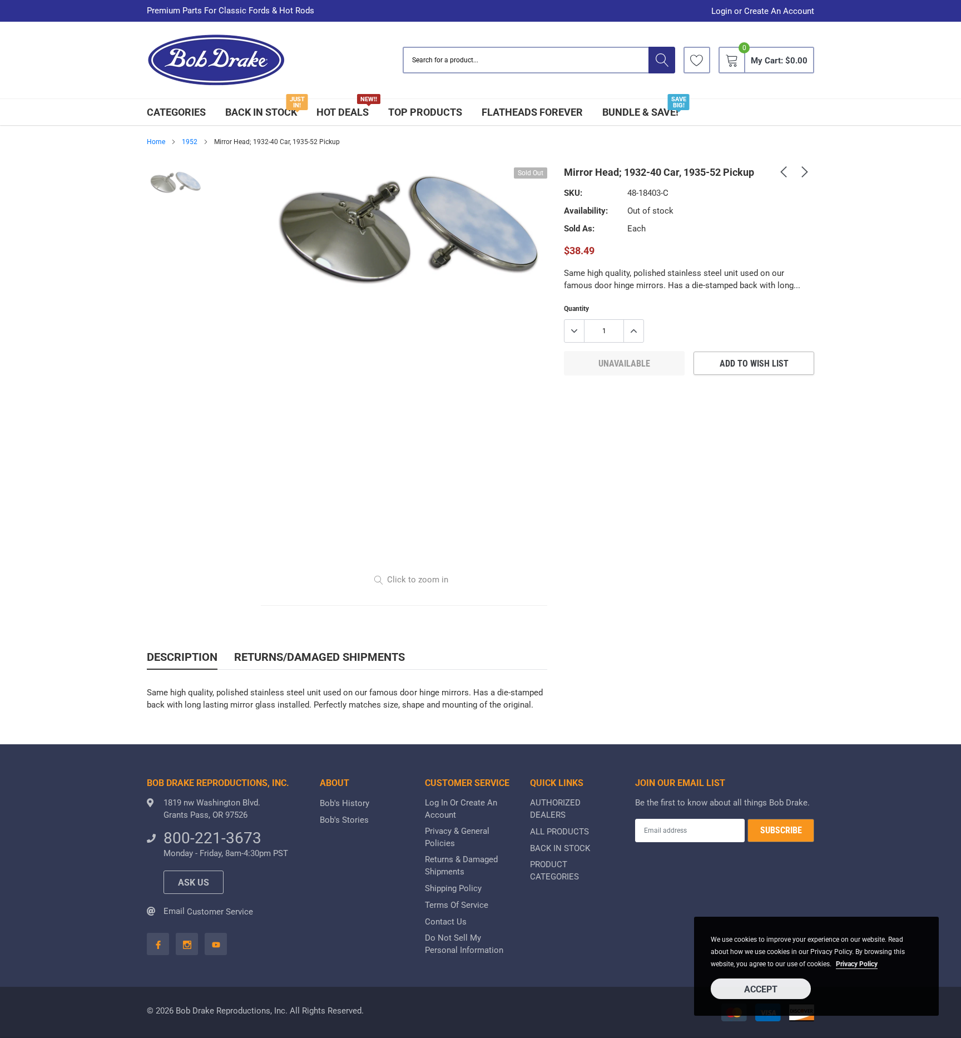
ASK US (193, 882)
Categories (176, 112)
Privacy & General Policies (457, 837)
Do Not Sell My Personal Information (464, 944)
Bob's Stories (344, 820)
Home (156, 142)
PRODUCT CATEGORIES (554, 870)
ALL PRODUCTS (559, 832)
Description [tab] (182, 657)
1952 (189, 142)
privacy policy (857, 964)
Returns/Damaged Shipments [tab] (319, 657)
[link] (696, 60)
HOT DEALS (342, 112)
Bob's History (344, 803)
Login (721, 11)
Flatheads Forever (532, 112)
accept (760, 989)
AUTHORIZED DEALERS (555, 809)
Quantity (576, 309)
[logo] (216, 60)
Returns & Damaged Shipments (461, 865)
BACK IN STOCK (261, 112)
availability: (586, 211)
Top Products (425, 112)
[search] (661, 60)
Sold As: (579, 229)
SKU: (573, 193)
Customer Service (220, 912)
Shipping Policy (453, 888)
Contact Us (446, 922)
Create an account (779, 11)
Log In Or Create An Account (461, 809)
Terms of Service (456, 905)
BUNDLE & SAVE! (640, 112)
